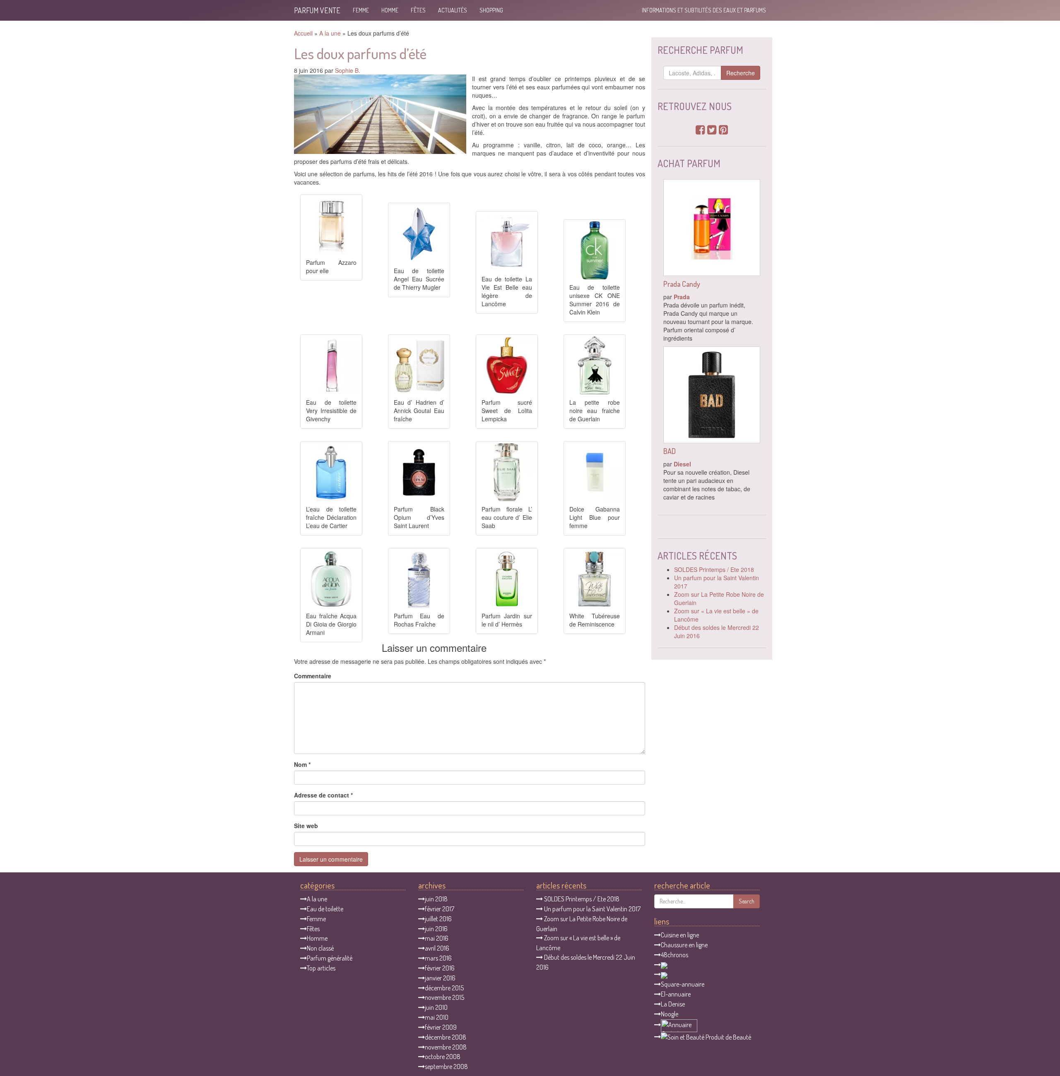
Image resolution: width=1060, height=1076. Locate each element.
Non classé (320, 948)
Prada (682, 297)
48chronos (674, 955)
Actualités (452, 10)
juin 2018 (436, 899)
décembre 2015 (444, 988)
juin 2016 (436, 929)
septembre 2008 (446, 1066)
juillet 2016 (438, 919)
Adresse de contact (323, 795)
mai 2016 (436, 938)
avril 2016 (437, 948)
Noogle (669, 1014)
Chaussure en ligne (684, 945)
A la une (330, 33)
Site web (306, 825)
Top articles (321, 968)
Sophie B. (347, 70)
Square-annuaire (682, 984)
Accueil (303, 33)
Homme (389, 10)
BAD (669, 451)
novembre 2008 (446, 1047)
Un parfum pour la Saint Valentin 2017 (592, 909)
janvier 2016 (440, 978)
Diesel (682, 464)
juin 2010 (436, 1007)
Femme (361, 10)
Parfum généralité (329, 958)
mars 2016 (438, 958)
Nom (302, 764)
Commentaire (312, 676)
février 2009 (441, 1027)
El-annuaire (676, 994)
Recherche (740, 73)
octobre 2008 (442, 1056)
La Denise (673, 1004)
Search (746, 901)
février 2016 (440, 968)
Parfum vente (317, 10)
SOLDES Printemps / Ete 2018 (714, 569)
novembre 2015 (444, 997)
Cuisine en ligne (680, 935)
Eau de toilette (325, 909)
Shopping (491, 10)
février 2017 (439, 909)
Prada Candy (681, 283)
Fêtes (418, 10)
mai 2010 (436, 1017)
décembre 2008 (445, 1037)
